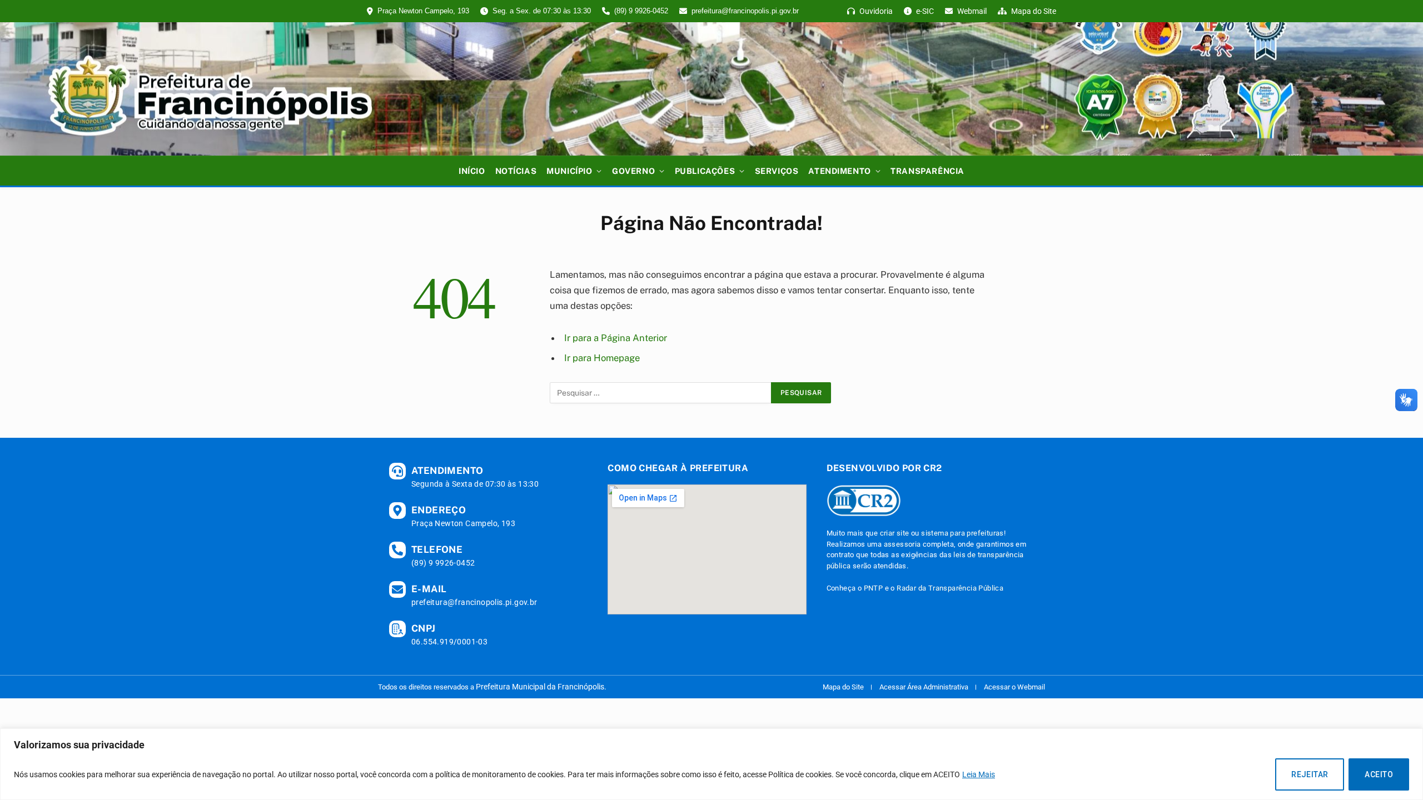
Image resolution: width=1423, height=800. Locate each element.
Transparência (927, 171)
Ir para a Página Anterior (615, 337)
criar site (894, 533)
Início (472, 171)
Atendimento (839, 171)
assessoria (902, 544)
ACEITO (1379, 774)
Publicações (705, 171)
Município (569, 171)
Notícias (516, 171)
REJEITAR (1309, 774)
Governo (633, 171)
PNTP (873, 588)
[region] (711, 764)
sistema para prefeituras (962, 533)
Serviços (777, 171)
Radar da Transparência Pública (950, 588)
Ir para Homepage (602, 357)
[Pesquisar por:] (661, 392)
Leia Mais (978, 774)
